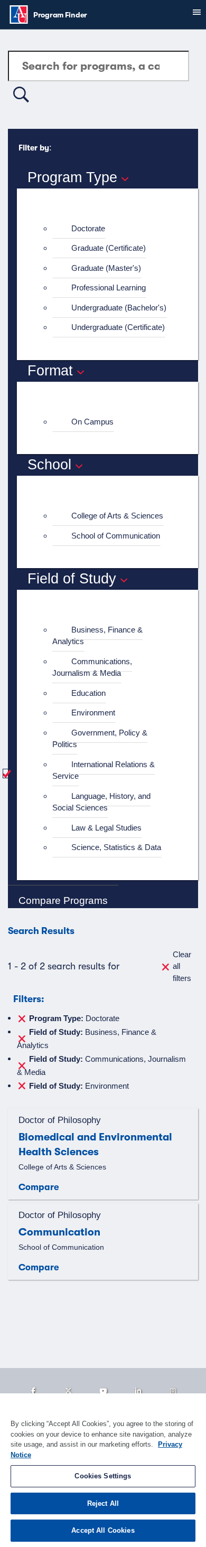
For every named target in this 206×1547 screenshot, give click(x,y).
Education (88, 692)
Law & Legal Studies (106, 827)
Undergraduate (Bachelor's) (118, 307)
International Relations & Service (103, 770)
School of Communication (115, 535)
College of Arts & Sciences (117, 515)
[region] (103, 1470)
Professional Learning (108, 287)
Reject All (103, 1503)
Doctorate (88, 228)
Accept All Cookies (102, 1530)
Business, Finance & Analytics (97, 635)
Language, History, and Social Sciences (101, 802)
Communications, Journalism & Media (92, 667)
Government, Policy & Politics (99, 738)
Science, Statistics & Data (116, 847)
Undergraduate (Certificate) (118, 327)
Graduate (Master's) (106, 267)
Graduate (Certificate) (108, 247)
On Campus (92, 421)
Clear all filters (182, 966)
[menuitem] (112, 229)
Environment (93, 712)
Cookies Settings (102, 1476)
